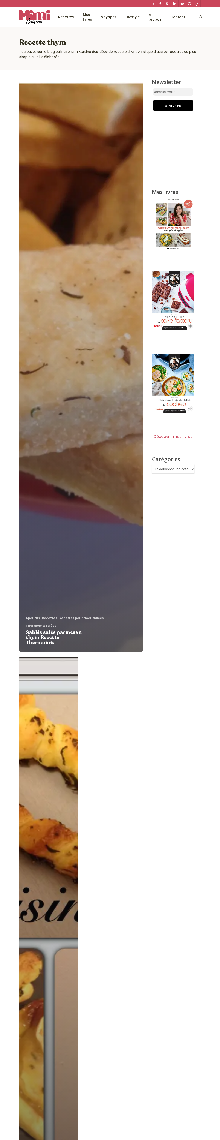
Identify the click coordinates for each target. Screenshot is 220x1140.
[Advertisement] (179, 106)
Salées (98, 618)
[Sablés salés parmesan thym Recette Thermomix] (81, 367)
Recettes (49, 618)
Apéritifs (33, 618)
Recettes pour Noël (75, 618)
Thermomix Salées (41, 626)
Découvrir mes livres (173, 436)
